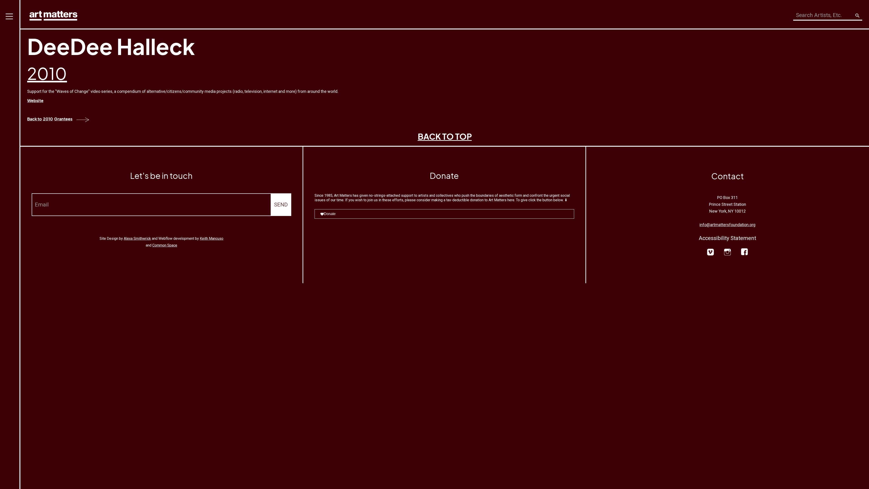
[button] (10, 244)
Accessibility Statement (727, 238)
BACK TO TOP (445, 136)
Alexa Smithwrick (137, 238)
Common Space (164, 245)
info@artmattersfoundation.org (727, 224)
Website (35, 100)
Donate (330, 214)
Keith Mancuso (211, 238)
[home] (53, 15)
